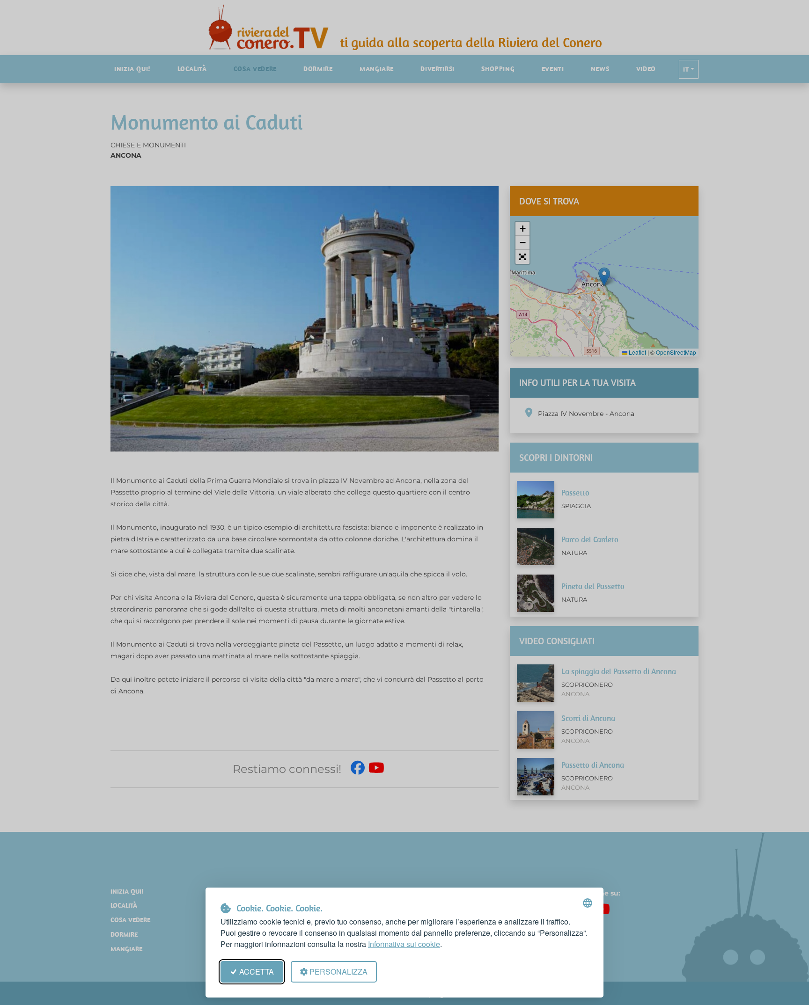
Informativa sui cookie (404, 944)
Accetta (256, 971)
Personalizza (338, 971)
